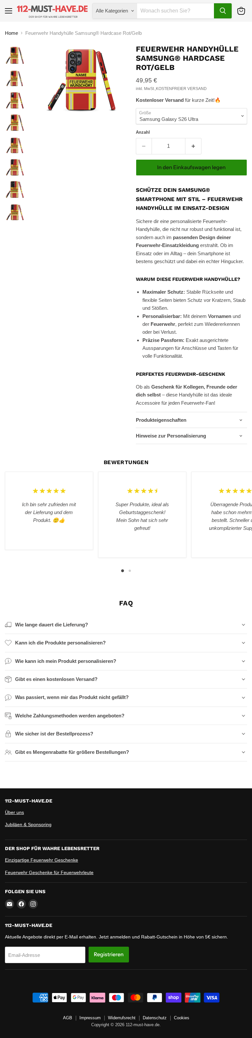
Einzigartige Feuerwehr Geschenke (41, 860)
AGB (67, 1017)
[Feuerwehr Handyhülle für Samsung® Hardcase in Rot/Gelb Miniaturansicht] (14, 55)
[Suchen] (223, 10)
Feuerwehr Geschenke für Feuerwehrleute (49, 872)
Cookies (181, 1017)
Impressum (90, 1017)
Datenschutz (155, 1017)
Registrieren (109, 954)
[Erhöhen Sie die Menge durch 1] (193, 146)
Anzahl (143, 132)
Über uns (14, 812)
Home (11, 33)
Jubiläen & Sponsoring (28, 824)
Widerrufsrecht (122, 1017)
